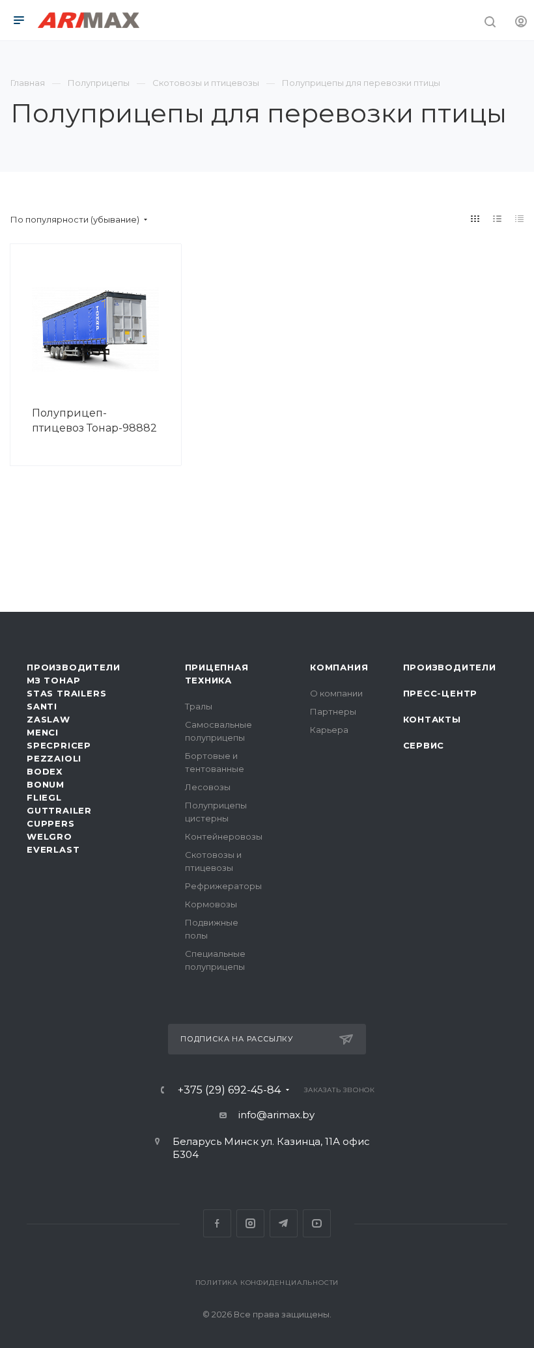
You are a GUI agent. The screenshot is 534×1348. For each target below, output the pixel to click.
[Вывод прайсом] (519, 218)
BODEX (45, 771)
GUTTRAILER (59, 810)
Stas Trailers (66, 693)
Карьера (329, 729)
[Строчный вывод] (497, 218)
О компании (336, 693)
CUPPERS (51, 823)
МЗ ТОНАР (53, 680)
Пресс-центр (440, 693)
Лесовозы (208, 787)
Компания (339, 667)
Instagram (250, 1223)
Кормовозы (211, 904)
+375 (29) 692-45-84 (229, 1090)
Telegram (284, 1223)
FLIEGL (44, 797)
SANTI (42, 706)
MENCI (43, 732)
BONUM (45, 784)
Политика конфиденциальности (267, 1282)
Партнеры (333, 711)
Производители (73, 667)
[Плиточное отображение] (475, 218)
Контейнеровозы (223, 836)
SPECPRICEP (59, 745)
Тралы (198, 706)
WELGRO (49, 836)
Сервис (424, 745)
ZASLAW (48, 719)
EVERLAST (53, 849)
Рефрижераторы (223, 886)
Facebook (217, 1223)
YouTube (317, 1223)
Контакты (432, 719)
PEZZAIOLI (54, 758)
